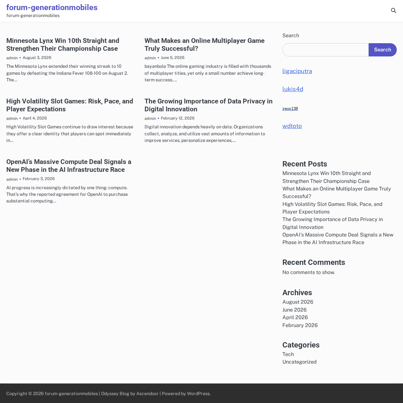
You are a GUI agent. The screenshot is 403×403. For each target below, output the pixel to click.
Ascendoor (147, 393)
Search (290, 35)
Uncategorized (299, 362)
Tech (288, 354)
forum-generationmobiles (52, 7)
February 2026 (300, 325)
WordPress (198, 393)
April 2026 (295, 317)
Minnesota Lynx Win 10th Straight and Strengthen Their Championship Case (62, 44)
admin (12, 57)
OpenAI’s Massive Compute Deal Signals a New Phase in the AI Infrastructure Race (68, 165)
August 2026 (297, 302)
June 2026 (294, 310)
